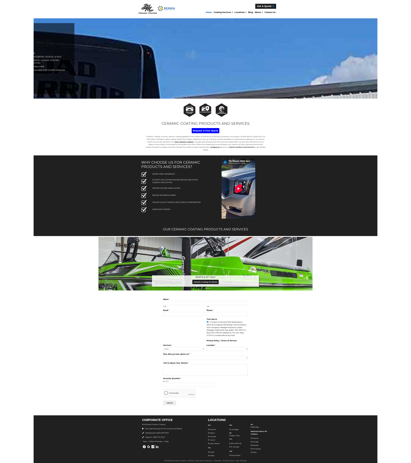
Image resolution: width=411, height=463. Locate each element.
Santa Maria (235, 455)
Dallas (211, 456)
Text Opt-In (212, 319)
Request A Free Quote (205, 130)
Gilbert (212, 433)
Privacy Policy (213, 341)
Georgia (255, 442)
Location (211, 345)
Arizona (255, 438)
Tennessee (256, 449)
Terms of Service (229, 341)
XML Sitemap (241, 461)
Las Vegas (234, 429)
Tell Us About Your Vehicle (176, 363)
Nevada (255, 445)
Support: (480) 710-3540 (155, 437)
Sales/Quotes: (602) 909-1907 (157, 433)
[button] (109, 263)
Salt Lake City (235, 443)
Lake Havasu (214, 443)
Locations (240, 12)
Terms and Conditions (203, 461)
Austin (211, 452)
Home (209, 12)
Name (166, 299)
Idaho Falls (235, 436)
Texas (254, 452)
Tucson (212, 440)
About (258, 12)
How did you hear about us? (176, 354)
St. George (234, 447)
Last (208, 306)
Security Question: (172, 378)
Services (167, 345)
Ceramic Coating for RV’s (205, 282)
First (164, 306)
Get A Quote (264, 6)
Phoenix (212, 429)
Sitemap (217, 461)
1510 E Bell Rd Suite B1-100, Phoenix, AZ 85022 (163, 429)
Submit (170, 403)
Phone (210, 310)
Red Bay (255, 427)
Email (166, 310)
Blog (250, 12)
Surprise (212, 436)
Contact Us (269, 12)
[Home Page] (157, 9)
